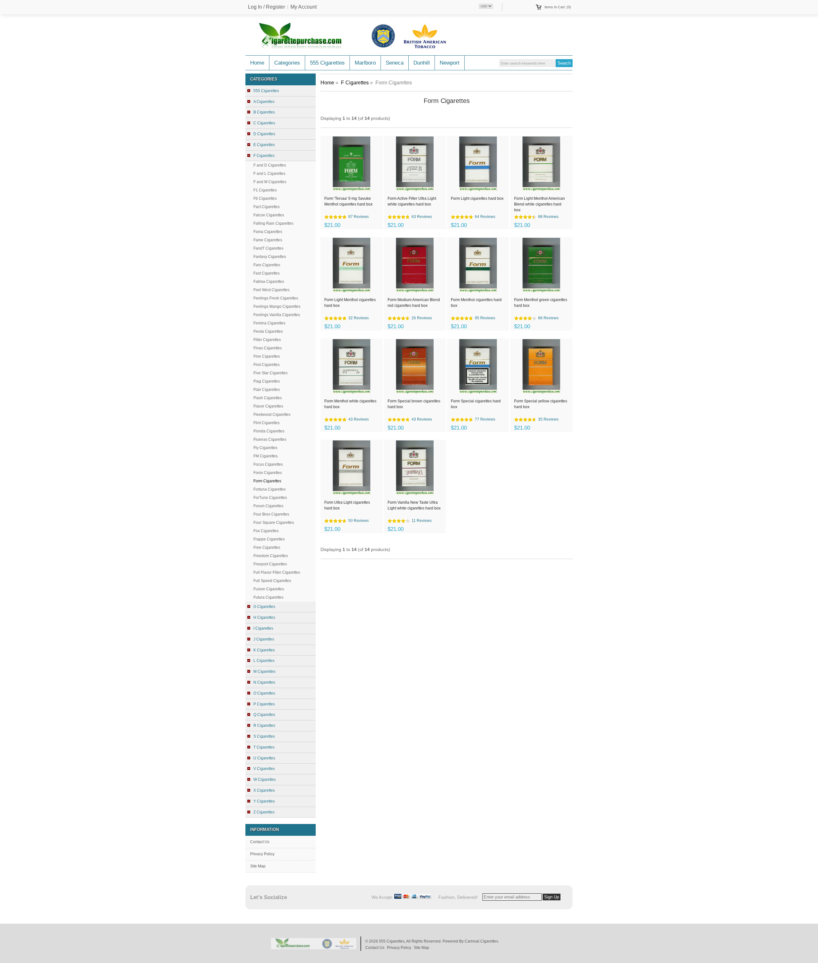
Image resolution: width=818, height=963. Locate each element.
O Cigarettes (264, 693)
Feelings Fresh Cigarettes (275, 298)
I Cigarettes (263, 628)
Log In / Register (266, 7)
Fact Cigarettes (266, 207)
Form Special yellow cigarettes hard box (540, 404)
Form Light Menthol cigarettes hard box (350, 303)
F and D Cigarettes (269, 165)
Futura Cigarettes (268, 597)
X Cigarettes (264, 790)
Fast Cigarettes (266, 273)
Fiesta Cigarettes (268, 331)
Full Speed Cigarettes (272, 581)
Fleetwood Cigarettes (271, 414)
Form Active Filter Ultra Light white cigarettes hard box (412, 201)
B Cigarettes (264, 112)
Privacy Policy (262, 854)
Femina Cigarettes (269, 323)
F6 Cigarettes (265, 198)
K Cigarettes (264, 650)
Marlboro (365, 63)
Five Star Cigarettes (270, 373)
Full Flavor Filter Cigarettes (276, 572)
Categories (287, 63)
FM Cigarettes (265, 456)
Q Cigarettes (264, 714)
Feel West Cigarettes (271, 290)
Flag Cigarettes (266, 381)
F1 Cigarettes (265, 190)
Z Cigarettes (263, 812)
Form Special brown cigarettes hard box (414, 404)
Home (257, 63)
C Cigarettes (264, 123)
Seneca (395, 63)
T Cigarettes (263, 747)
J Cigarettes (263, 639)
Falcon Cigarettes (268, 215)
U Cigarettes (264, 758)
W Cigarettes (264, 779)
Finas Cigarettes (267, 348)
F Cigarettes (355, 82)
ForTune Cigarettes (270, 497)
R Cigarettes (264, 725)
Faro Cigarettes (266, 265)
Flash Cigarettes (267, 398)
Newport (449, 63)
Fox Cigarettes (266, 531)
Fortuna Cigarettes (269, 489)
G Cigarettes (264, 606)
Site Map (258, 866)
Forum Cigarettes (268, 506)
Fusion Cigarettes (268, 589)
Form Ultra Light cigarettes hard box (347, 505)
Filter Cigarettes (267, 340)
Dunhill (421, 63)
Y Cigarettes (264, 801)
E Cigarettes (264, 145)
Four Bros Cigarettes (271, 514)
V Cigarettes (264, 768)
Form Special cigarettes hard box (476, 404)
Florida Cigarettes (268, 431)
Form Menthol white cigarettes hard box (350, 404)
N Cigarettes (264, 682)
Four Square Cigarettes (273, 522)
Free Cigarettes (266, 547)
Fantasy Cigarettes (269, 256)
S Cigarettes (264, 736)
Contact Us (259, 842)
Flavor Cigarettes (268, 406)
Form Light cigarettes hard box (477, 198)
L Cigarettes (263, 660)
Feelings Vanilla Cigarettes (276, 315)
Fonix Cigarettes (267, 472)
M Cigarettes (264, 671)
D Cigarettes (264, 134)
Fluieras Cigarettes (269, 439)
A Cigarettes (263, 101)
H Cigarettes (264, 617)
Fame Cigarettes (267, 240)
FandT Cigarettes (268, 248)
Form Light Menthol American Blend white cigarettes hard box (539, 204)
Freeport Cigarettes (270, 564)
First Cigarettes (266, 364)
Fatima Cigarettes (268, 281)
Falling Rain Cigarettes (273, 223)
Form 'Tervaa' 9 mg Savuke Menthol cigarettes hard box (348, 201)
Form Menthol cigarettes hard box (476, 303)
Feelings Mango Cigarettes (276, 306)
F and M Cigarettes (269, 182)
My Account (303, 7)
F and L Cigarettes (269, 173)
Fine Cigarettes (266, 356)
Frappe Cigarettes (269, 539)
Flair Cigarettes (266, 389)
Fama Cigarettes (267, 231)
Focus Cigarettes (268, 464)
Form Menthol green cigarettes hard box (540, 303)
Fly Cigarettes (265, 448)
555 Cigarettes (327, 63)
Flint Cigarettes (266, 423)
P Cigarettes (264, 704)
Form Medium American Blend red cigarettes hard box (414, 303)
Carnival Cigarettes (481, 941)
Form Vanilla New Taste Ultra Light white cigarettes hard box (414, 505)
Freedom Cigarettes (270, 556)
